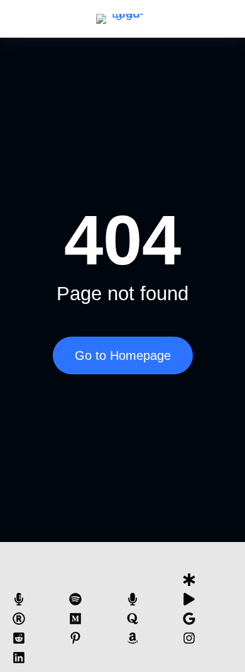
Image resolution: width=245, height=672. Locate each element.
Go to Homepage (123, 355)
